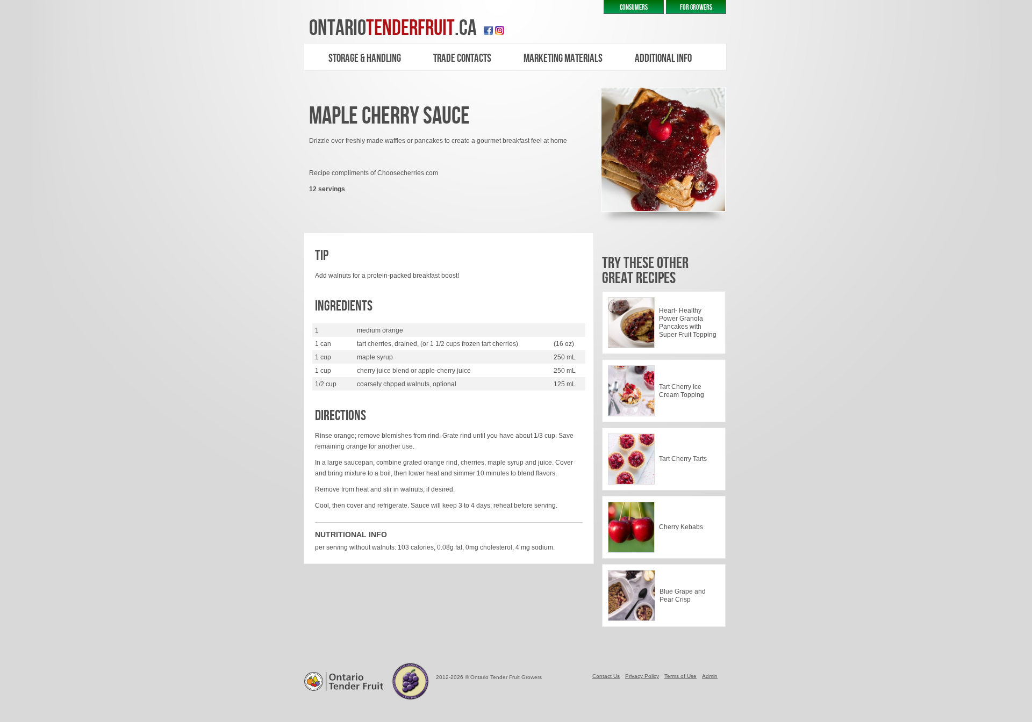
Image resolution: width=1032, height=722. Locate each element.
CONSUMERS (634, 7)
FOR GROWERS (696, 7)
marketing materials (563, 58)
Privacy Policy (642, 676)
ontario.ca (393, 28)
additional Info (663, 58)
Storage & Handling (364, 58)
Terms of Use (680, 676)
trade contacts (462, 58)
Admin (710, 676)
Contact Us (606, 676)
